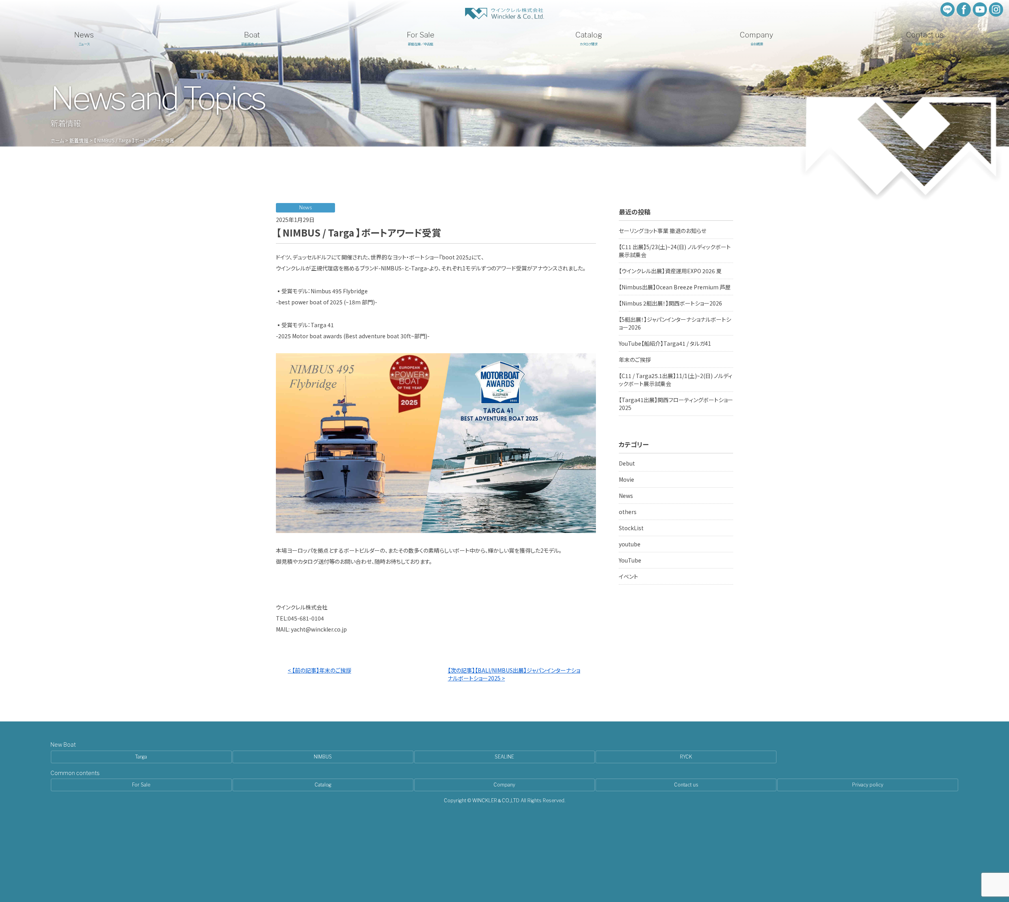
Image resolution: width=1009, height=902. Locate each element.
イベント (628, 576)
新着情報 (78, 140)
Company (504, 785)
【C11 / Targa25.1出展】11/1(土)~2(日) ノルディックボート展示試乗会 (675, 380)
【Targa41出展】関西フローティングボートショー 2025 (676, 404)
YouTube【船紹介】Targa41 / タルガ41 (665, 343)
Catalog (323, 785)
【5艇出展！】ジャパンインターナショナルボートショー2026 (675, 323)
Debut (627, 463)
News (626, 495)
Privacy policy (867, 785)
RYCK (686, 757)
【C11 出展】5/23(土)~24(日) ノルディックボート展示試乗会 (675, 251)
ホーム (57, 140)
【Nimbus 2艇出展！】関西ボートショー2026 (670, 303)
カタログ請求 (588, 38)
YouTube (630, 560)
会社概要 (756, 38)
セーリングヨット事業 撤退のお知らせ (662, 231)
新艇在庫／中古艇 (420, 38)
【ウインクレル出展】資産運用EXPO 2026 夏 (670, 271)
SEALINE (504, 757)
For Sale (141, 785)
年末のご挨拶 (635, 359)
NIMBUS (323, 757)
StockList (631, 528)
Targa (141, 757)
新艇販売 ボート (252, 38)
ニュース (84, 38)
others (628, 512)
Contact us (686, 785)
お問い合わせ (925, 38)
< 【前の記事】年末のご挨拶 (319, 670)
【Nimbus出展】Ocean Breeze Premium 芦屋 (675, 287)
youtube (629, 544)
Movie (626, 479)
